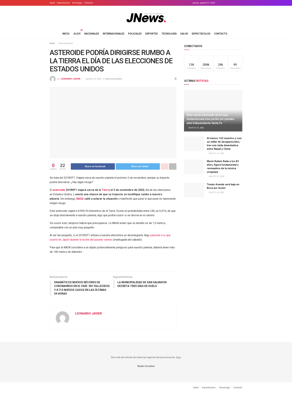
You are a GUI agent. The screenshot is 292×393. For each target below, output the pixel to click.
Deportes (151, 33)
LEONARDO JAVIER (70, 78)
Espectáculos (63, 3)
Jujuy (77, 33)
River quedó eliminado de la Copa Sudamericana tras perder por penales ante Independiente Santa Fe (210, 119)
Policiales (135, 33)
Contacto (88, 3)
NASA (80, 198)
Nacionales (91, 33)
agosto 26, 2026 (216, 192)
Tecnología (77, 3)
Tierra (106, 190)
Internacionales (113, 33)
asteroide (59, 190)
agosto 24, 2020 (93, 78)
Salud (52, 3)
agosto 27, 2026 (196, 128)
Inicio (65, 33)
